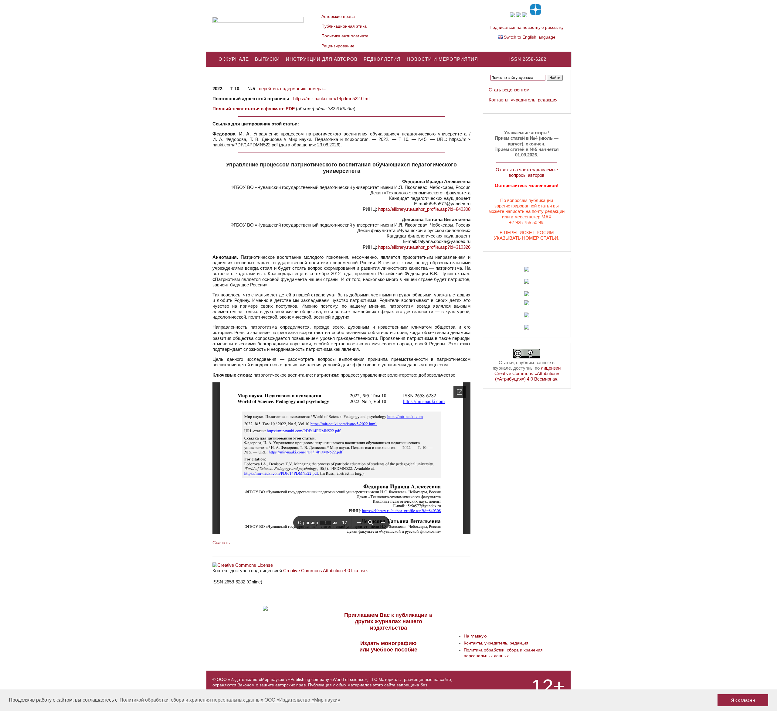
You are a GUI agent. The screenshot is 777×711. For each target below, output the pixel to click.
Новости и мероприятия (442, 59)
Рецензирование (338, 45)
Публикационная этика (344, 26)
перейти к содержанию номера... (292, 88)
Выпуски (267, 59)
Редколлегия (382, 59)
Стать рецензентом (509, 89)
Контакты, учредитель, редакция (523, 99)
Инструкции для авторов (322, 59)
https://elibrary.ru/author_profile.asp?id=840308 (424, 209)
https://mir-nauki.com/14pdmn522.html (331, 98)
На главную (475, 636)
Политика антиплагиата (344, 35)
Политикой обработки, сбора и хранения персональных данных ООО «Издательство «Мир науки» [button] (230, 699)
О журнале (234, 59)
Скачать (221, 542)
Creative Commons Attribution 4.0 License (325, 570)
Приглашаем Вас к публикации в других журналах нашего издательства (388, 621)
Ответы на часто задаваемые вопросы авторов (527, 172)
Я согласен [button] (743, 700)
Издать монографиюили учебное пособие (388, 646)
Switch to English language (529, 37)
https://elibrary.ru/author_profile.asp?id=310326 (424, 247)
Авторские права (338, 16)
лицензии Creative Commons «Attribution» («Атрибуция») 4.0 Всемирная (527, 373)
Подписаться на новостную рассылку (527, 27)
